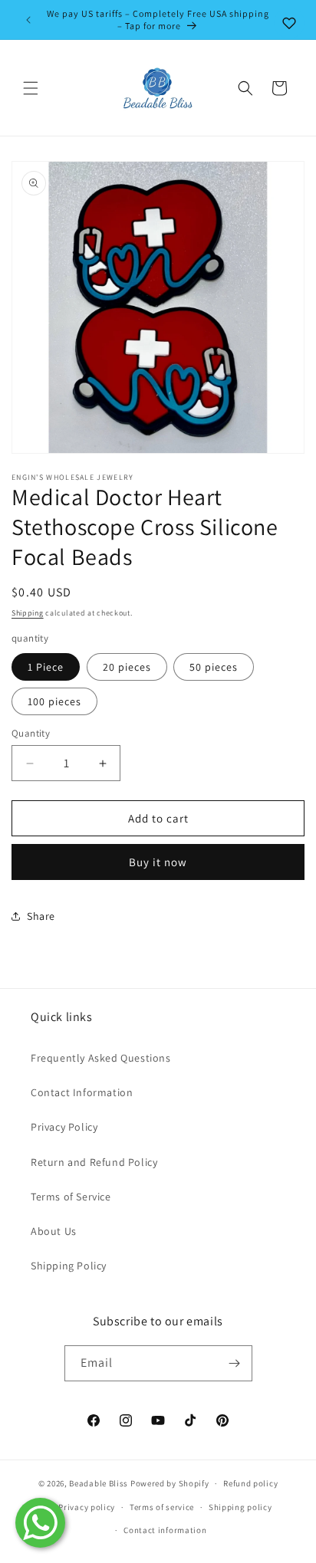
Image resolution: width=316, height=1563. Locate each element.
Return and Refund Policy (94, 1162)
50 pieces (213, 667)
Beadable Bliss (98, 1483)
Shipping (28, 613)
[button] (31, 88)
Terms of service (162, 1507)
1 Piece (46, 667)
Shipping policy (240, 1507)
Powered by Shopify (169, 1483)
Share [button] (41, 916)
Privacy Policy (64, 1127)
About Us (54, 1231)
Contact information (164, 1530)
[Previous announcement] (28, 20)
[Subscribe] (235, 1363)
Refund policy (250, 1483)
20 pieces (127, 667)
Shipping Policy (69, 1265)
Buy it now (158, 862)
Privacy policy (86, 1507)
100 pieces (54, 701)
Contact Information (82, 1092)
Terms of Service (71, 1196)
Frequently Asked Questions (101, 1058)
